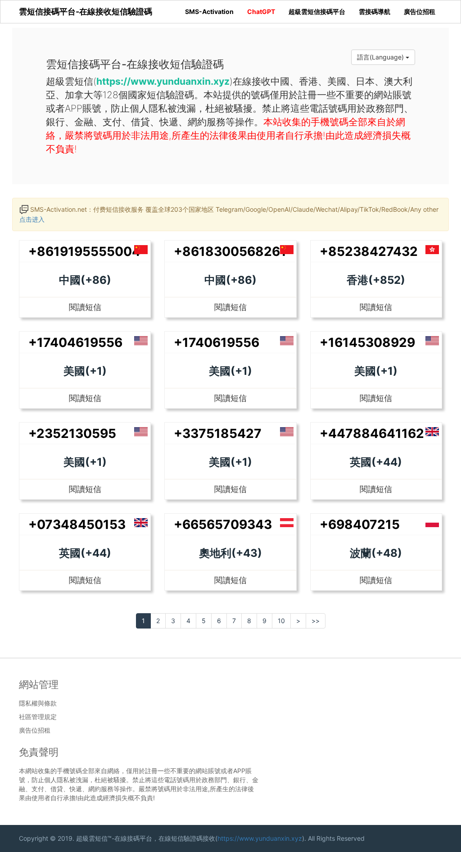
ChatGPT (261, 11)
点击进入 (32, 219)
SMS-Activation (209, 11)
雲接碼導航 (374, 11)
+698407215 (360, 524)
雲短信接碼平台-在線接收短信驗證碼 (85, 11)
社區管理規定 (38, 716)
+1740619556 (216, 342)
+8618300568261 (230, 251)
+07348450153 (77, 524)
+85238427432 (369, 251)
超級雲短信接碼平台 (317, 11)
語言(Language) (381, 57)
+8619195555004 (84, 251)
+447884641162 (372, 433)
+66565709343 (223, 524)
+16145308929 (367, 342)
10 (281, 620)
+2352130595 (72, 433)
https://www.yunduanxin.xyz (259, 838)
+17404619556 (75, 342)
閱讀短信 (85, 307)
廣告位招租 (419, 11)
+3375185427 (218, 433)
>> (316, 620)
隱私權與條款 (38, 703)
